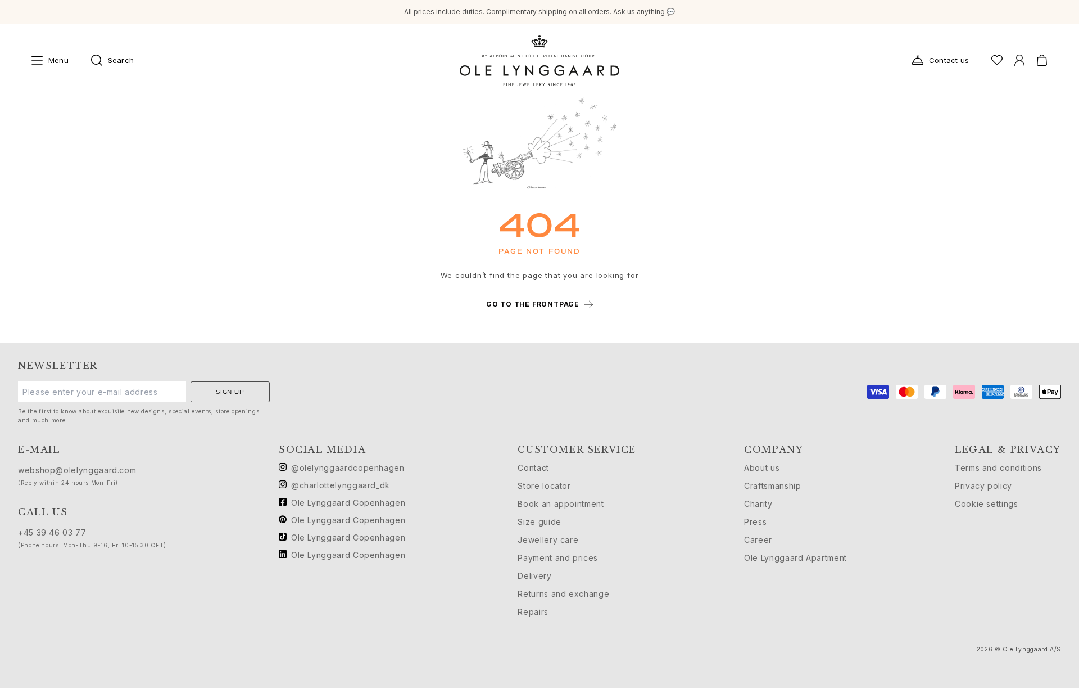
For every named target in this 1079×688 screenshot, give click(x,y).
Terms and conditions (998, 468)
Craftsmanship (772, 486)
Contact (533, 468)
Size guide (539, 522)
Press (755, 522)
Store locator (544, 486)
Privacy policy (983, 486)
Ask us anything (639, 11)
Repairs (533, 612)
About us (761, 468)
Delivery (534, 576)
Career (758, 540)
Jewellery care (548, 540)
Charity (758, 504)
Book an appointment (561, 504)
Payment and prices (558, 558)
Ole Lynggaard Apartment (795, 558)
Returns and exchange (563, 594)
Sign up (230, 391)
